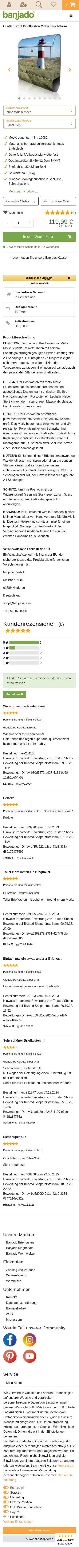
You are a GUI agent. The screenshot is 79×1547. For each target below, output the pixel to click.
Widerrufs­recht (16, 1275)
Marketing (17, 1497)
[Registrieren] (24, 5)
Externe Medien (21, 1502)
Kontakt (11, 1297)
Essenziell (17, 1487)
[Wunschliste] (53, 5)
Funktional (17, 1517)
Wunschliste (16, 212)
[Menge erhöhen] (29, 223)
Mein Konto (14, 1382)
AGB (9, 1314)
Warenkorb (13, 1281)
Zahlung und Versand (20, 1270)
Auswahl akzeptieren (39, 1539)
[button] (39, 279)
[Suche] (38, 5)
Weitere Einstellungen (18, 1521)
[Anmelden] (10, 5)
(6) (73, 212)
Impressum (14, 1319)
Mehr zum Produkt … (23, 191)
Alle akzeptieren (39, 1530)
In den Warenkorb (38, 237)
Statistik (15, 1492)
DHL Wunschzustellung (26, 1507)
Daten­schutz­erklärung (21, 1302)
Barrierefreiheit (16, 1308)
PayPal (15, 1512)
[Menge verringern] (7, 223)
